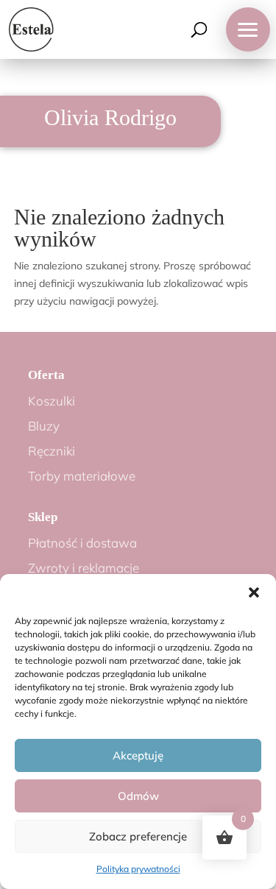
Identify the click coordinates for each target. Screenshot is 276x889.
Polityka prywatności (138, 868)
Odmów (138, 796)
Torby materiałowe (81, 476)
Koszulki (51, 400)
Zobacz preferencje (138, 836)
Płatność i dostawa (82, 542)
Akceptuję (138, 755)
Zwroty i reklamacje (83, 567)
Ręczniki (51, 450)
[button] (254, 592)
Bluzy (44, 425)
